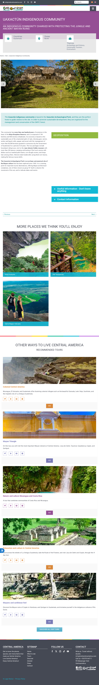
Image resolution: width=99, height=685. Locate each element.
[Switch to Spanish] (91, 2)
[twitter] (28, 2)
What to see (31, 654)
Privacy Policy (20, 679)
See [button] (49, 406)
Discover (30, 658)
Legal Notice (9, 679)
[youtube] (35, 2)
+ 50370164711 (86, 658)
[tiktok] (64, 651)
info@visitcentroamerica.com (86, 656)
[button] (3, 84)
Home (2, 56)
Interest (29, 661)
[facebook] (24, 2)
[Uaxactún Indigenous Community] (49, 84)
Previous (7, 214)
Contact (30, 666)
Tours (29, 656)
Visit (6, 56)
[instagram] (31, 2)
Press (29, 663)
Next (93, 214)
